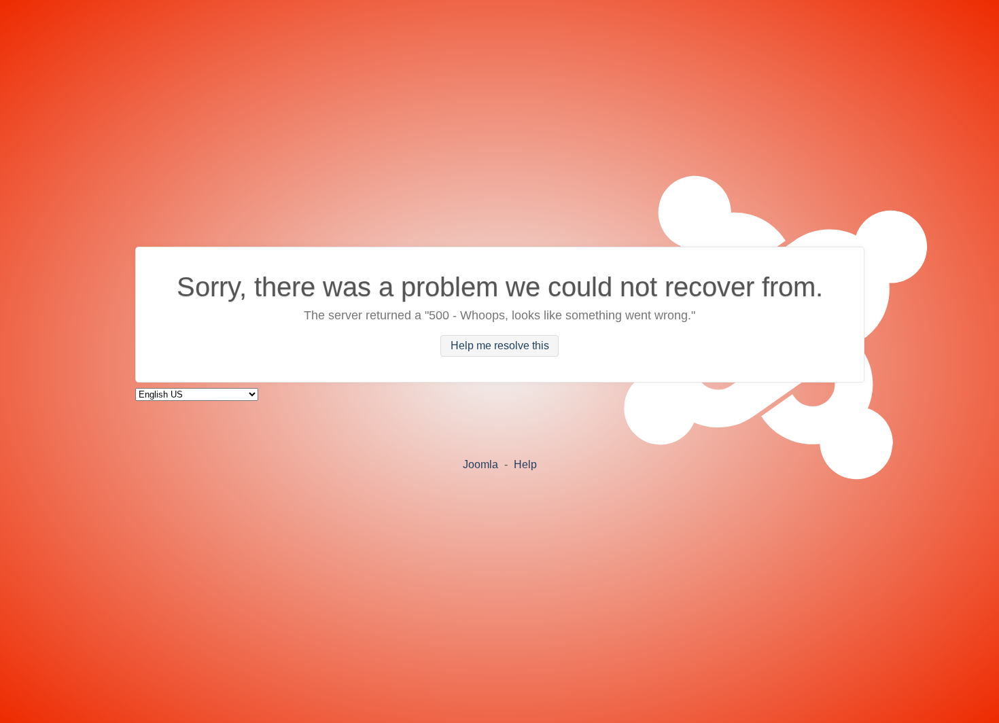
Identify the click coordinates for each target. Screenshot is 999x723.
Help (525, 464)
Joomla (480, 464)
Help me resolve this (500, 346)
